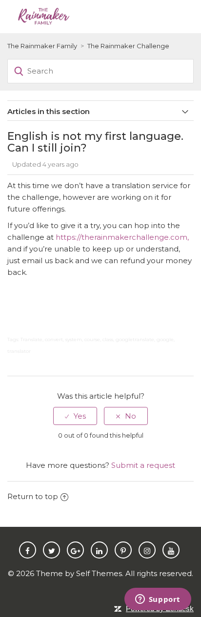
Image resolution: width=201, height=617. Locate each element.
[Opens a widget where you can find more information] (157, 600)
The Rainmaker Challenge (128, 46)
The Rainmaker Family (42, 46)
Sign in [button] (162, 15)
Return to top (32, 496)
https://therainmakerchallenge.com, (122, 237)
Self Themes (99, 573)
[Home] (43, 15)
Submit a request (143, 465)
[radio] (75, 416)
